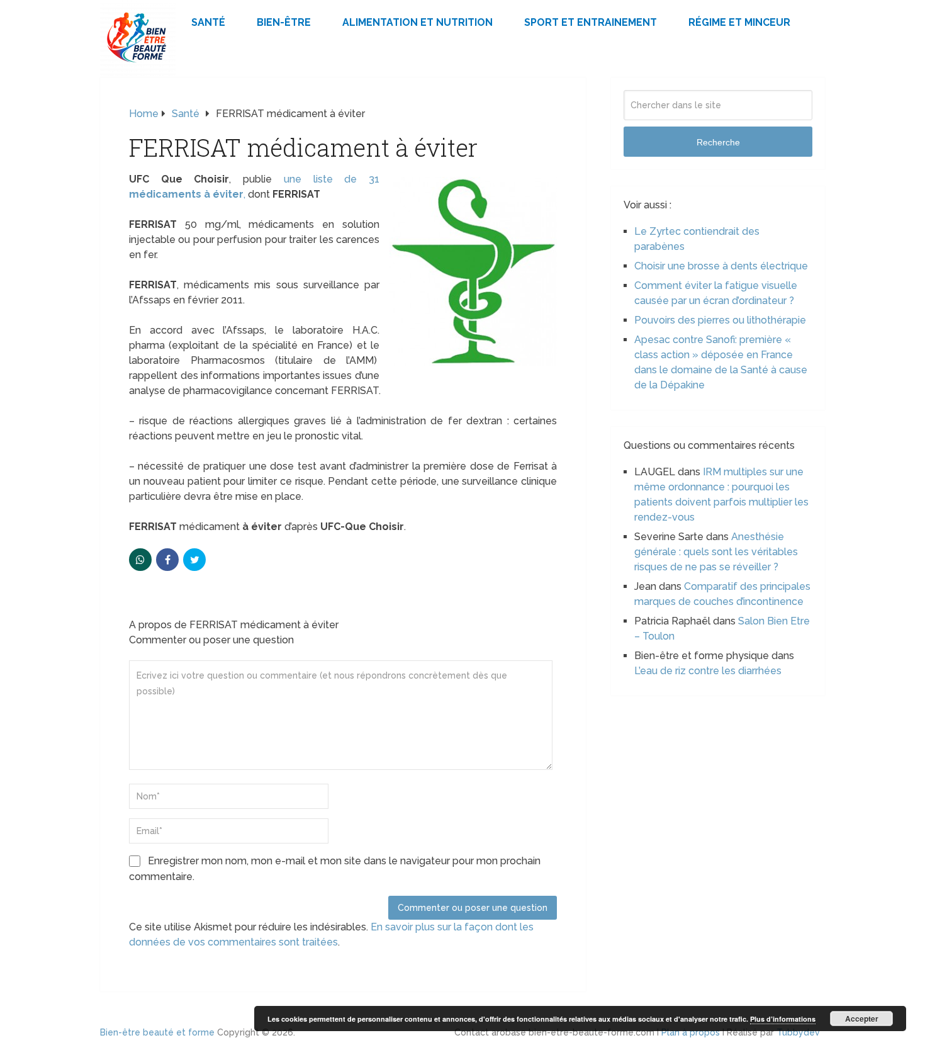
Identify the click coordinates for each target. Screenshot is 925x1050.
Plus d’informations (783, 1019)
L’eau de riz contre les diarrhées (708, 671)
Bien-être (284, 22)
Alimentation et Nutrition (417, 22)
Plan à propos (690, 1032)
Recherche (718, 142)
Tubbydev (798, 1032)
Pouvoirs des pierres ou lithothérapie (720, 320)
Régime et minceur (739, 22)
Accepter (861, 1018)
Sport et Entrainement (590, 22)
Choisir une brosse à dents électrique (721, 266)
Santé (208, 22)
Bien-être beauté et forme (157, 1032)
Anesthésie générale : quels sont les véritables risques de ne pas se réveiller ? (716, 552)
